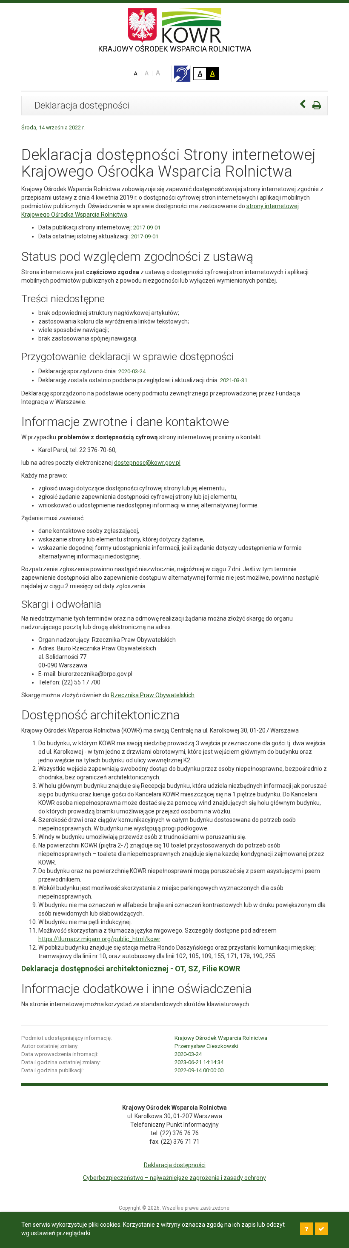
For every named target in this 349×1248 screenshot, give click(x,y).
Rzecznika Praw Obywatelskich (153, 695)
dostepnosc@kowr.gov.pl (147, 462)
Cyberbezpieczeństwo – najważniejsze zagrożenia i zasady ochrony (174, 1177)
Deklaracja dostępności (175, 1165)
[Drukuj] (316, 105)
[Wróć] (302, 105)
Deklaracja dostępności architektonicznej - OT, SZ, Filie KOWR (130, 968)
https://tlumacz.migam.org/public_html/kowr (99, 939)
